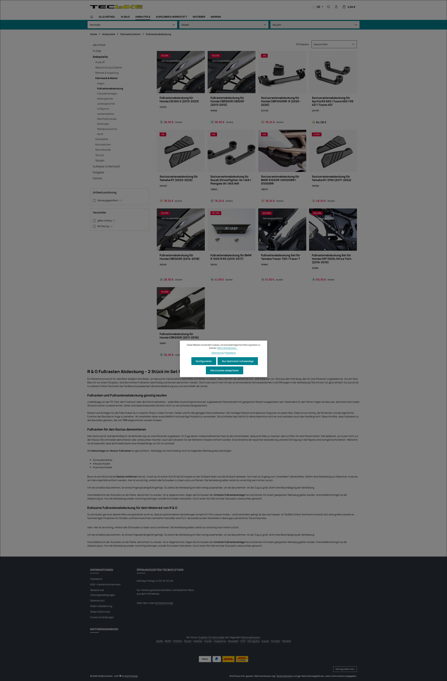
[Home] (91, 17)
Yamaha (286, 641)
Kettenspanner (105, 98)
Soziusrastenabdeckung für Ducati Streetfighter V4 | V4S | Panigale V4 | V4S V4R (230, 180)
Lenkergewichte (106, 103)
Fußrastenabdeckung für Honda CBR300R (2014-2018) (180, 256)
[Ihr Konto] (336, 6)
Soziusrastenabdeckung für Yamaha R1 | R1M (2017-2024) (331, 178)
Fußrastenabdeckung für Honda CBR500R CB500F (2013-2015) (227, 101)
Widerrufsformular (100, 611)
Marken (97, 178)
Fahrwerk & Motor (106, 78)
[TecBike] (116, 6)
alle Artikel (99, 45)
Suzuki (265, 641)
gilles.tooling (106, 220)
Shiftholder (103, 124)
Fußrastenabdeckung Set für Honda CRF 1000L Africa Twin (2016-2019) (331, 258)
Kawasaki (233, 641)
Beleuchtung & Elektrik (108, 67)
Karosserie (101, 139)
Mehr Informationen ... (227, 348)
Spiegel (99, 160)
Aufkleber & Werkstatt (106, 166)
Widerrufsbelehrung (101, 606)
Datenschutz (97, 600)
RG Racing (105, 226)
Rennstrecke (103, 150)
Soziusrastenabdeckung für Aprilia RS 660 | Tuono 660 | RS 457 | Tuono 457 (332, 101)
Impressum (96, 578)
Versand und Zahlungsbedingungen (102, 592)
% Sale (97, 51)
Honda (208, 641)
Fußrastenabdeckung (110, 88)
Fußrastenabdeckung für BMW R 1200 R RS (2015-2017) (231, 256)
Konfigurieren (204, 361)
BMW (168, 641)
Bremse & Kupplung (107, 73)
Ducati (187, 641)
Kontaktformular (164, 603)
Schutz (99, 155)
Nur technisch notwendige (238, 361)
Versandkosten (284, 676)
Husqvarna (220, 641)
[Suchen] (328, 6)
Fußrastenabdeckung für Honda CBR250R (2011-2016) (179, 335)
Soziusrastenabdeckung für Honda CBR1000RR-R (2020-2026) (281, 101)
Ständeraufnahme (107, 129)
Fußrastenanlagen (107, 93)
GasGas (197, 641)
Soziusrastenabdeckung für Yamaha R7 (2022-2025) (179, 178)
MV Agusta (253, 641)
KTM (242, 641)
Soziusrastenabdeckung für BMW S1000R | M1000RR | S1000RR (280, 180)
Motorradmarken (250, 637)
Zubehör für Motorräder (211, 637)
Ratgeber (98, 172)
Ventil (100, 134)
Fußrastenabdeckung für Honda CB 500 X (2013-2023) (179, 99)
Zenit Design (131, 676)
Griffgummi (103, 108)
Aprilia (159, 641)
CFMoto (177, 641)
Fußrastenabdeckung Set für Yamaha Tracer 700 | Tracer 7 (280, 256)
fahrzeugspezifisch (109, 200)
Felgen (100, 83)
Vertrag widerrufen (345, 669)
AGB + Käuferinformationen (105, 584)
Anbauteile (100, 57)
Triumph (275, 641)
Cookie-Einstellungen (102, 617)
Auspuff (100, 62)
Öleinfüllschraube (106, 118)
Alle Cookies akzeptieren (224, 370)
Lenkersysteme (105, 113)
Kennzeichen (103, 144)
